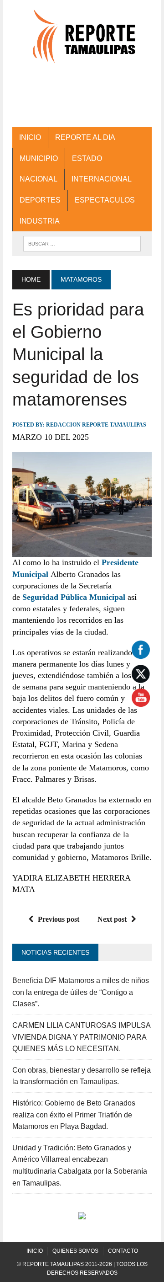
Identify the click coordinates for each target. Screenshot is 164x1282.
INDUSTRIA (40, 221)
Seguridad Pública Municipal (73, 597)
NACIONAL (38, 179)
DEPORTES (40, 200)
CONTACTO (123, 1251)
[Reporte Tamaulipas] (82, 40)
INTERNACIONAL (102, 179)
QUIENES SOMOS (75, 1251)
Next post (112, 919)
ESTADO (87, 158)
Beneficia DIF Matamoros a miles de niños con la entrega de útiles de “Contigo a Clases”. (80, 992)
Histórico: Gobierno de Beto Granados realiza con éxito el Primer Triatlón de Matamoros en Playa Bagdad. (73, 1114)
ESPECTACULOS (105, 200)
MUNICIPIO (39, 158)
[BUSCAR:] (81, 243)
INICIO (30, 137)
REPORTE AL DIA (85, 137)
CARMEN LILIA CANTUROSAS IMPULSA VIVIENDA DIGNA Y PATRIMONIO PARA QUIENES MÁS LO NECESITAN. (81, 1036)
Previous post (58, 919)
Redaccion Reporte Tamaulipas (96, 425)
